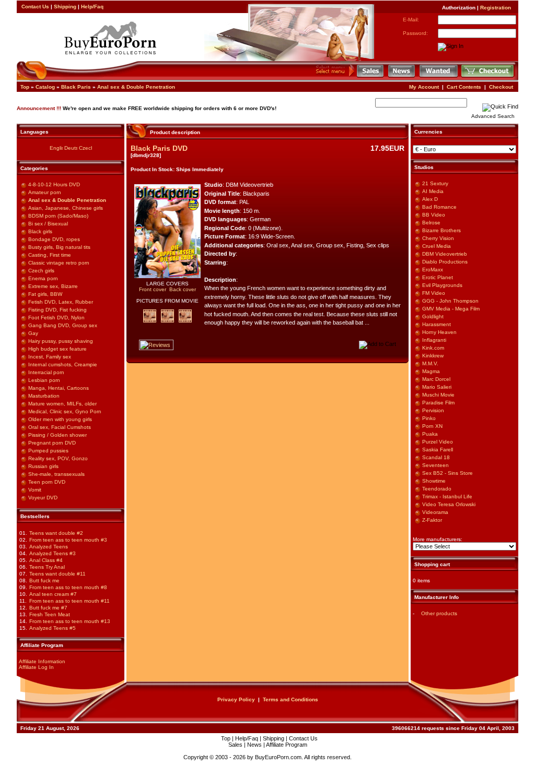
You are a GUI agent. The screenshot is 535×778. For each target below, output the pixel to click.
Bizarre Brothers (441, 230)
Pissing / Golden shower (57, 435)
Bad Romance (439, 207)
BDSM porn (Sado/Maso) (58, 216)
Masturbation (44, 396)
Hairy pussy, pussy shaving (60, 341)
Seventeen (435, 465)
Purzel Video (437, 442)
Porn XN (432, 426)
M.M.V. (430, 363)
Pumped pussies (48, 450)
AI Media (433, 191)
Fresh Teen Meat (49, 614)
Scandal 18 (436, 457)
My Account (424, 87)
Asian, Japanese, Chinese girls (65, 208)
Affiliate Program (286, 744)
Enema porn (43, 278)
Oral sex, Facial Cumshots (59, 427)
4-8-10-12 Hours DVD (54, 184)
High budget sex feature (57, 349)
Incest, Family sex (49, 357)
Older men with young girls (60, 419)
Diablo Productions (445, 262)
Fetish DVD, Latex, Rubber (60, 302)
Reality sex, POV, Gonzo (58, 458)
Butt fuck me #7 (48, 608)
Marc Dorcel (436, 379)
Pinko (429, 418)
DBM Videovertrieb (444, 254)
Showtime (434, 481)
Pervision (433, 410)
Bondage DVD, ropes (54, 239)
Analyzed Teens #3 (52, 553)
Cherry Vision (438, 238)
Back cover (182, 289)
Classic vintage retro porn (58, 263)
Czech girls (41, 270)
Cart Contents (464, 87)
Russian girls (43, 466)
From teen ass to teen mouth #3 (68, 540)
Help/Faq (92, 6)
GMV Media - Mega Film (451, 309)
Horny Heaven (439, 332)
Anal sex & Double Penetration (136, 87)
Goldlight (433, 316)
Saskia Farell (437, 449)
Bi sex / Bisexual (48, 223)
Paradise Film (438, 402)
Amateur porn (44, 192)
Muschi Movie (438, 395)
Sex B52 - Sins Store (447, 473)
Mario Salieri (436, 387)
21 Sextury (435, 183)
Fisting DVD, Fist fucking (57, 310)
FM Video (433, 293)
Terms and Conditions (290, 699)
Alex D (430, 199)
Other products (439, 613)
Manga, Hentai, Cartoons (58, 388)
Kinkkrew (433, 355)
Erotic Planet (437, 277)
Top (24, 87)
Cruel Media (436, 246)
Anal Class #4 (46, 560)
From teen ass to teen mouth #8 (68, 587)
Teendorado (436, 489)
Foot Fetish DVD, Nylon (56, 317)
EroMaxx (432, 269)
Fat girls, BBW (45, 294)
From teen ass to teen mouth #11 (69, 601)
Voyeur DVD (42, 497)
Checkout (501, 87)
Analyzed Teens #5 (52, 628)
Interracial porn (46, 372)
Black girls (40, 231)
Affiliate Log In (36, 667)
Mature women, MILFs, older (62, 403)
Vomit (34, 490)
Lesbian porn (44, 380)
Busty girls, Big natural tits (59, 247)
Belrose (431, 222)
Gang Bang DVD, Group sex (62, 325)
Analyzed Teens (48, 546)
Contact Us (35, 6)
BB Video (433, 215)
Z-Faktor (432, 520)
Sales (235, 744)
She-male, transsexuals (56, 474)
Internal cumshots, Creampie (62, 364)
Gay (33, 333)
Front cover (152, 289)
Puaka (430, 434)
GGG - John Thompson (450, 301)
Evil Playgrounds (442, 285)
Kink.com (433, 348)
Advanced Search (493, 116)
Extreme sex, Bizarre (53, 286)
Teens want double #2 (56, 533)
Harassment (436, 324)
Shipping (65, 6)
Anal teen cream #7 (53, 594)
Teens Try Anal (47, 567)
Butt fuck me (44, 580)
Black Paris (76, 87)
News (254, 744)
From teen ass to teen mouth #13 (69, 621)
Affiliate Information (42, 661)
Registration (495, 7)
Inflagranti (434, 340)
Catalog (45, 87)
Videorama (435, 512)
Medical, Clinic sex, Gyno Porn (64, 411)
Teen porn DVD (46, 482)
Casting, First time (49, 255)
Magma (431, 371)
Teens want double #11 (57, 574)
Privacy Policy (236, 699)
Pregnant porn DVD (52, 443)
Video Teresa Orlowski (448, 504)
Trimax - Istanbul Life (447, 496)
